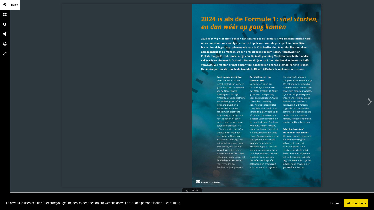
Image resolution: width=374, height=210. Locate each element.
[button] (5, 5)
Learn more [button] (172, 203)
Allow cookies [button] (356, 203)
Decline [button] (335, 203)
